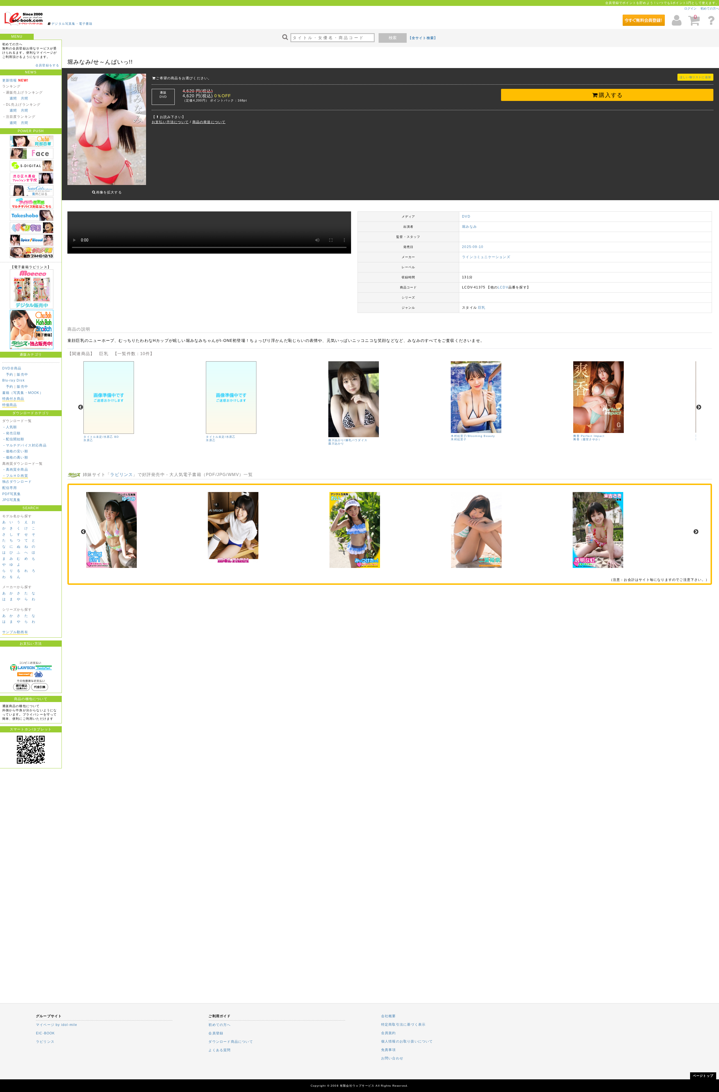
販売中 (22, 374)
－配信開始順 (13, 439)
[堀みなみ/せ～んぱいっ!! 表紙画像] (106, 130)
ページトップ (703, 1075)
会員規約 (388, 1033)
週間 (13, 98)
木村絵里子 (459, 439)
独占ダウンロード (17, 482)
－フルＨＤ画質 (15, 476)
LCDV (503, 287)
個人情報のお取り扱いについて (407, 1041)
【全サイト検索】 (423, 38)
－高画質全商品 (15, 469)
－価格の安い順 (15, 451)
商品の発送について (209, 122)
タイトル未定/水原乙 (220, 436)
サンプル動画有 (15, 632)
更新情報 (9, 80)
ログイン (690, 8)
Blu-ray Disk (13, 380)
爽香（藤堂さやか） (587, 439)
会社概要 (388, 1016)
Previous (80, 407)
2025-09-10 (472, 247)
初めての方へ (709, 8)
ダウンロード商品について (230, 1042)
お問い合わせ (392, 1058)
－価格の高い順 (15, 457)
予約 (9, 374)
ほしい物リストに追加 (695, 77)
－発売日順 (11, 433)
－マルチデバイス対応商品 (24, 445)
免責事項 (388, 1050)
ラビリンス (121, 474)
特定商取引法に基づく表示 (403, 1024)
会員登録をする (47, 65)
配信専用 (9, 488)
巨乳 (481, 308)
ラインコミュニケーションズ (486, 257)
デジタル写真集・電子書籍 (71, 23)
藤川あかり (336, 443)
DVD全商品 (12, 368)
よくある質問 (219, 1050)
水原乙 (88, 440)
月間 (24, 98)
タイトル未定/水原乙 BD (101, 436)
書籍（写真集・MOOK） (22, 393)
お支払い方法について (170, 122)
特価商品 (9, 405)
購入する (611, 95)
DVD (466, 216)
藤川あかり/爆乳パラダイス (347, 440)
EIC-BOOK (45, 1033)
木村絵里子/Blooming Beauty (473, 435)
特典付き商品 (13, 399)
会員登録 (215, 1033)
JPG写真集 (11, 500)
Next (699, 407)
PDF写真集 (11, 494)
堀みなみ (469, 227)
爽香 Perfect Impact (588, 435)
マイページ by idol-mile (57, 1025)
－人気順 (9, 427)
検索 (393, 37)
